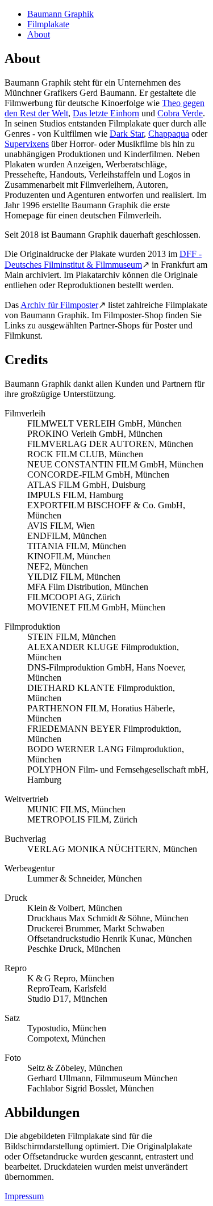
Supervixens (27, 144)
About (38, 34)
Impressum (24, 1196)
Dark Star (127, 133)
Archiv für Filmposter (59, 305)
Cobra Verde (180, 113)
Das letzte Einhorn (106, 113)
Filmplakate (48, 24)
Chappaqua (168, 133)
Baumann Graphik (60, 14)
